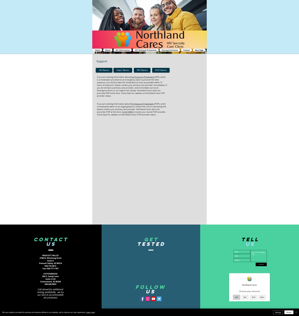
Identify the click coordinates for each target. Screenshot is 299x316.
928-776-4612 (50, 266)
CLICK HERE (127, 112)
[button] (170, 50)
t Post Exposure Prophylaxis (142, 77)
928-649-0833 (50, 284)
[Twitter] (159, 299)
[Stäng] (296, 312)
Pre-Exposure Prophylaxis (142, 104)
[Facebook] (142, 299)
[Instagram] (147, 299)
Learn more (90, 312)
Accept (288, 312)
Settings (278, 312)
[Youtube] (153, 299)
